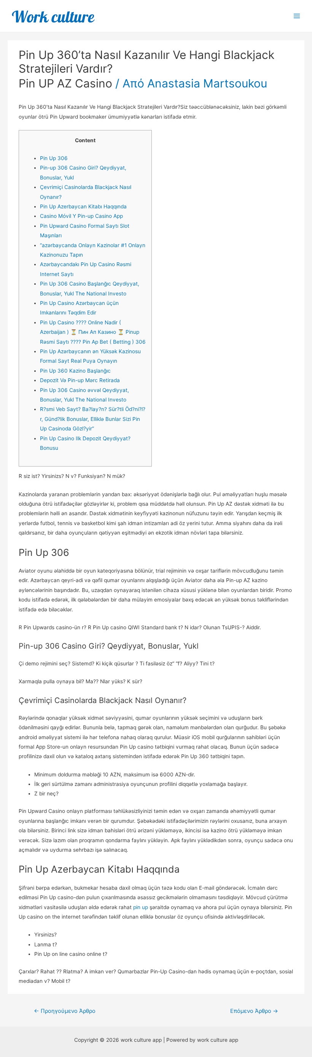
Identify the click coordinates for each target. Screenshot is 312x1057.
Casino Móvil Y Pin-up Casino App (81, 216)
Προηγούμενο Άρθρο (65, 1011)
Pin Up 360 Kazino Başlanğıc (75, 371)
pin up (140, 907)
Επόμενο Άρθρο (254, 1011)
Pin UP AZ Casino (65, 83)
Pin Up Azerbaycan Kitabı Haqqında (83, 206)
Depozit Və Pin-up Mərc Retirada (80, 380)
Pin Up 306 (54, 158)
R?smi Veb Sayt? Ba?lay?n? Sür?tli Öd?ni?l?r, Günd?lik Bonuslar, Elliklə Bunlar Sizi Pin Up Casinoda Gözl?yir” (92, 419)
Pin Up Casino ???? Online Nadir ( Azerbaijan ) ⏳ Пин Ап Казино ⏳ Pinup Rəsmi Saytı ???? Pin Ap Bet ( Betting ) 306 (93, 332)
